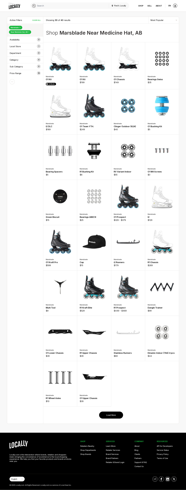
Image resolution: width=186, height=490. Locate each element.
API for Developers (165, 446)
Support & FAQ (141, 462)
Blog (136, 450)
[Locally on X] (174, 479)
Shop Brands (85, 454)
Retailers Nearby (87, 446)
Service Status (163, 450)
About (159, 6)
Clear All (36, 20)
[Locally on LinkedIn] (167, 479)
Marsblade (15, 28)
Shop (140, 6)
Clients (137, 454)
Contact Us (139, 466)
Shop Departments (88, 450)
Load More (111, 415)
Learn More (111, 446)
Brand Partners (112, 458)
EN (169, 6)
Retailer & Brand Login (115, 462)
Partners (138, 458)
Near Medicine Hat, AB (19, 32)
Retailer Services (113, 450)
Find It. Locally (120, 6)
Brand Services (112, 454)
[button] (25, 39)
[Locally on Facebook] (161, 479)
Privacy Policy (163, 454)
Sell (149, 6)
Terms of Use (162, 458)
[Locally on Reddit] (155, 479)
